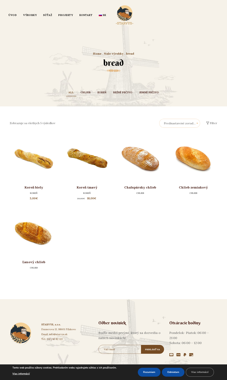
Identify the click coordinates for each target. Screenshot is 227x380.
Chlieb (86, 92)
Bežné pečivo (122, 92)
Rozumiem (149, 372)
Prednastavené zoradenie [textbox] (181, 123)
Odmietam (173, 372)
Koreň (101, 92)
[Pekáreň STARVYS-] (124, 15)
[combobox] (179, 123)
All (71, 92)
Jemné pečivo (149, 92)
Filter (213, 123)
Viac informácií (21, 373)
